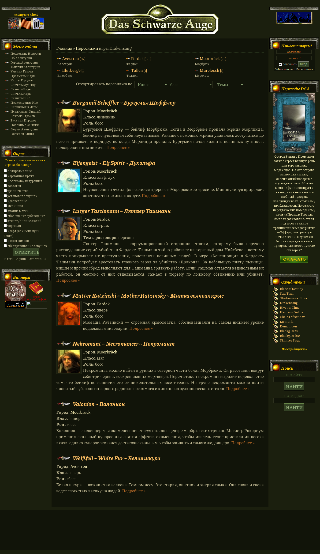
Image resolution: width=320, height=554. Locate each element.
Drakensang (289, 302)
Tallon (137, 70)
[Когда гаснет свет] (294, 152)
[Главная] (14, 28)
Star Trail (287, 293)
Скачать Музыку (23, 84)
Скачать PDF (20, 98)
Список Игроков (23, 116)
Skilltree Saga (290, 340)
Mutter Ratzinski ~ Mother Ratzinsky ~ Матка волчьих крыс (148, 295)
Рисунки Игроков (24, 120)
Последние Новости (26, 53)
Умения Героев (22, 71)
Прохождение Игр (24, 102)
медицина (15, 205)
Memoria (286, 321)
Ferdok (137, 58)
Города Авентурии (24, 62)
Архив (21, 258)
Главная (64, 48)
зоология (14, 185)
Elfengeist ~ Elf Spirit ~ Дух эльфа (114, 163)
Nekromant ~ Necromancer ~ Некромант (124, 343)
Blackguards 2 (290, 335)
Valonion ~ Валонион (99, 404)
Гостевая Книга (22, 133)
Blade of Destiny (291, 288)
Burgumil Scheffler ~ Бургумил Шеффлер (124, 102)
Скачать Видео (21, 89)
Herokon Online (291, 312)
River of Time (289, 307)
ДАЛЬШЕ (294, 258)
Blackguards (289, 331)
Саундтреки (293, 282)
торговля (14, 225)
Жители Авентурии (25, 67)
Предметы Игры (23, 75)
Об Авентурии (21, 58)
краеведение (17, 200)
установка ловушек (22, 196)
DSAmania (15, 291)
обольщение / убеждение (26, 215)
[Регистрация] (26, 28)
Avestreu (70, 58)
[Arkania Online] (15, 307)
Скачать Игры (21, 93)
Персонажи (87, 48)
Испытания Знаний (26, 111)
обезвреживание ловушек (27, 245)
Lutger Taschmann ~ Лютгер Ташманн (122, 211)
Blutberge (71, 70)
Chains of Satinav (292, 317)
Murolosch (209, 70)
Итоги (8, 258)
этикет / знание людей (24, 220)
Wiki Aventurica (36, 291)
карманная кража (20, 176)
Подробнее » (118, 147)
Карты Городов (22, 80)
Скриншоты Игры (24, 107)
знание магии (17, 211)
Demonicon (288, 326)
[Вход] (38, 28)
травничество (17, 190)
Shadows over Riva (293, 298)
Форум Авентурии (24, 129)
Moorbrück (210, 58)
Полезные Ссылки (25, 124)
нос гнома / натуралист (24, 180)
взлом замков (18, 240)
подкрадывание (19, 170)
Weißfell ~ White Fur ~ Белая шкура (116, 458)
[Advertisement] (160, 534)
